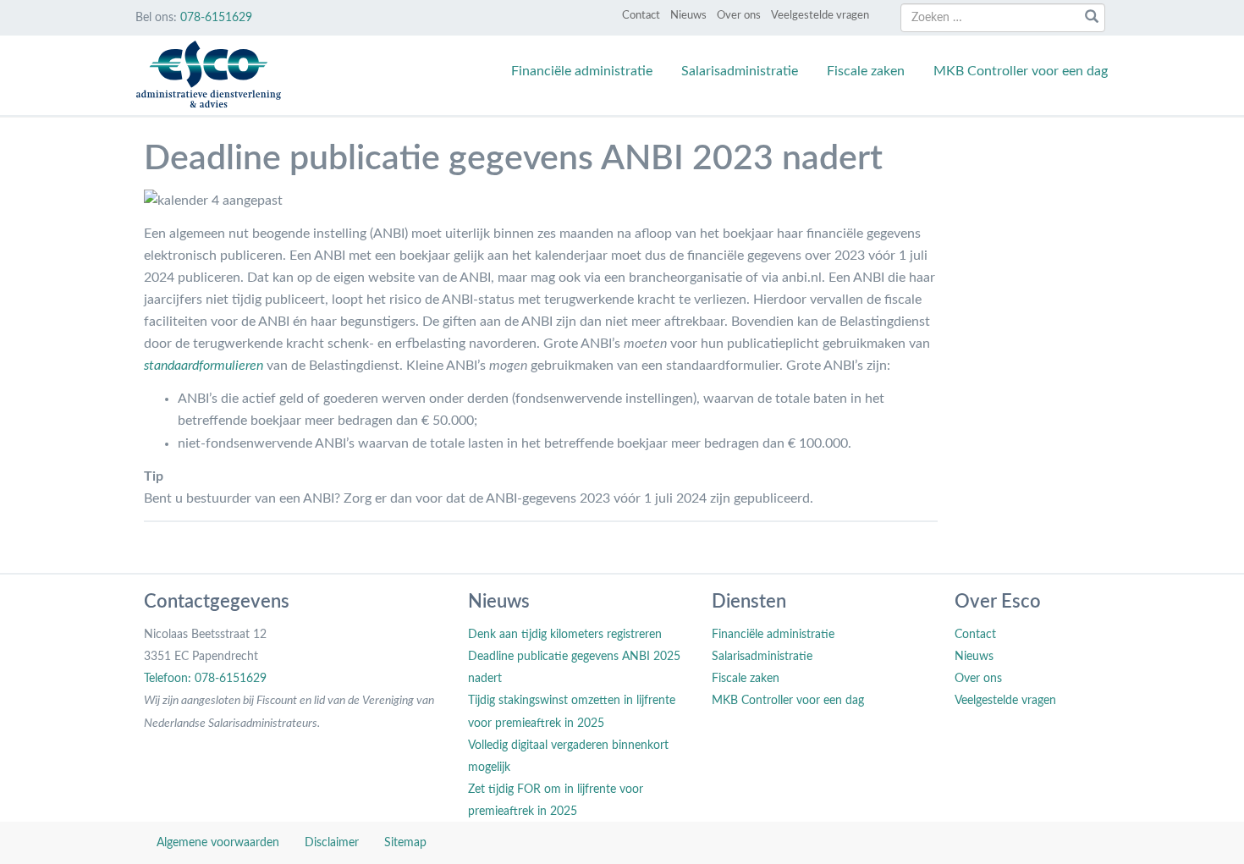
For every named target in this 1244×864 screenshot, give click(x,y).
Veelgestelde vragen (820, 15)
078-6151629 (216, 18)
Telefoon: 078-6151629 (205, 679)
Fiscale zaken (866, 71)
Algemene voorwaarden (218, 843)
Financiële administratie (581, 71)
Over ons (739, 15)
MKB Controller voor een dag (1020, 71)
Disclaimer (332, 843)
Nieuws (688, 15)
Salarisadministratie (739, 71)
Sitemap (405, 843)
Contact (641, 15)
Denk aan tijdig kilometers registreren (565, 635)
